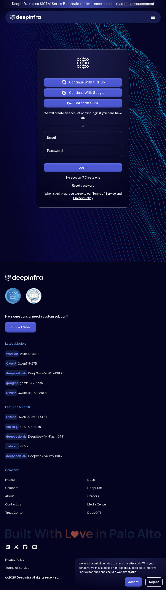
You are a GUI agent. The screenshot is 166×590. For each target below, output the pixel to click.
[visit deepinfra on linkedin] (7, 547)
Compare (12, 488)
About (9, 496)
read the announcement (135, 4)
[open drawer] (153, 17)
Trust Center (14, 512)
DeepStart (94, 488)
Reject (154, 582)
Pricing (10, 480)
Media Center (97, 504)
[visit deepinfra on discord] (34, 547)
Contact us (13, 504)
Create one (92, 177)
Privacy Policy (83, 198)
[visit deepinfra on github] (25, 547)
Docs (91, 480)
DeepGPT (94, 512)
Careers (93, 496)
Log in (83, 167)
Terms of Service (104, 193)
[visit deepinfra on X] (16, 547)
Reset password (83, 185)
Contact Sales (20, 327)
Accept (133, 582)
